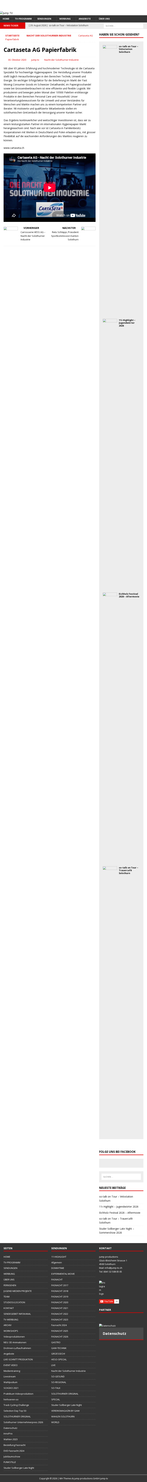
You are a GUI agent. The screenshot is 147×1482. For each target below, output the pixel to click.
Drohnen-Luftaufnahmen (17, 1348)
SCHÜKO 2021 (11, 1388)
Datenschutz (10, 1428)
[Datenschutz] (121, 1326)
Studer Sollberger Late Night (19, 1467)
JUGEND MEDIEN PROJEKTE (18, 1291)
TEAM (7, 1296)
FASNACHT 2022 (59, 1313)
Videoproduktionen (14, 1336)
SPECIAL (55, 1399)
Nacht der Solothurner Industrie (61, 59)
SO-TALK (55, 1388)
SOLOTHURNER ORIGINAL (17, 1416)
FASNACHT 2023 (59, 1319)
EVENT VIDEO (11, 1365)
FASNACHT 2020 (59, 1302)
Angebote (85, 18)
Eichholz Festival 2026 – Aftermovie (129, 595)
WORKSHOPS (11, 1330)
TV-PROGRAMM (23, 18)
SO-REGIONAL (58, 1382)
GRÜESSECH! (58, 1353)
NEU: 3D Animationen (15, 1342)
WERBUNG (65, 18)
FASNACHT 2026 (59, 1336)
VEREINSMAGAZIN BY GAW (65, 1410)
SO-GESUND (58, 1376)
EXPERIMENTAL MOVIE (63, 1273)
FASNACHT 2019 (59, 1296)
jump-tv (35, 59)
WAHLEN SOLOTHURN (63, 1416)
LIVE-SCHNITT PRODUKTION (18, 1359)
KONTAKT (9, 1308)
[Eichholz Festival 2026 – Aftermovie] (110, 859)
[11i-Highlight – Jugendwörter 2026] (110, 586)
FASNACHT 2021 (59, 1308)
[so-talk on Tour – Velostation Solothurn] (110, 312)
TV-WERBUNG (11, 1319)
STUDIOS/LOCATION (14, 1302)
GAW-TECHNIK (59, 1348)
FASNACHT (57, 1279)
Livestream (10, 1376)
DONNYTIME (57, 1268)
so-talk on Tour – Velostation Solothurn (128, 49)
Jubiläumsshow (12, 1456)
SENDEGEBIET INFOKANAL (17, 1313)
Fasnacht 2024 (59, 1325)
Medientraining (12, 1371)
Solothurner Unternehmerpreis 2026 (23, 1422)
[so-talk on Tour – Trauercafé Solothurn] (110, 1133)
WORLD (55, 1422)
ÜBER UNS (104, 18)
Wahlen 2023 (11, 1439)
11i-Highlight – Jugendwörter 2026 (127, 323)
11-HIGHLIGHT (58, 1256)
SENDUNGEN (44, 18)
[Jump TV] (6, 13)
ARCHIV (7, 1325)
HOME (6, 18)
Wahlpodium (10, 1382)
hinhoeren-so (11, 1399)
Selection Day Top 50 (15, 1410)
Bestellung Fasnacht (14, 1445)
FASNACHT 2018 (59, 1291)
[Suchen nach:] (123, 25)
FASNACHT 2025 (59, 1330)
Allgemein (56, 1262)
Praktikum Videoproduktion (18, 1393)
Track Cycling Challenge (16, 1405)
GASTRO (55, 1342)
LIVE (53, 1365)
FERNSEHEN (10, 1285)
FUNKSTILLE (10, 1462)
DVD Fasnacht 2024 (14, 1450)
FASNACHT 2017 (59, 1285)
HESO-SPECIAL (59, 1359)
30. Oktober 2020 (17, 59)
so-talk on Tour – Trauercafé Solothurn (128, 870)
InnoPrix (8, 1433)
